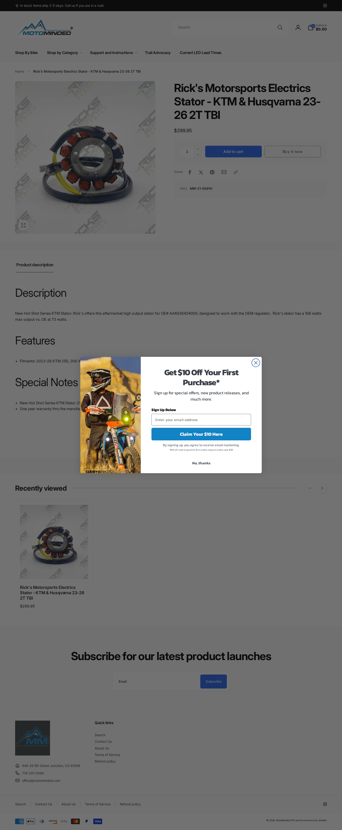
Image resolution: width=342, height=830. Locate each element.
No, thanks (201, 463)
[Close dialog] (256, 363)
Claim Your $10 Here (201, 434)
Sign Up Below (163, 409)
